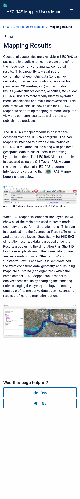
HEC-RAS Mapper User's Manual (36, 11)
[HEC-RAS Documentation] (5, 5)
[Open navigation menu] (71, 9)
